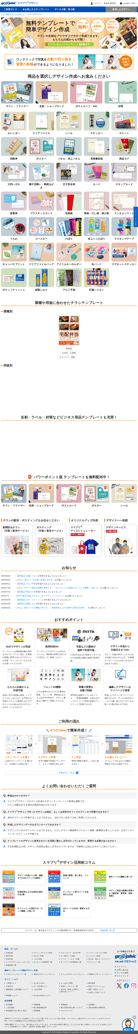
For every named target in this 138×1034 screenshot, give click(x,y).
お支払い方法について (96, 992)
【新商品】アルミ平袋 (26, 584)
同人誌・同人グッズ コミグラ (99, 959)
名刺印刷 (9, 953)
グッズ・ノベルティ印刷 (70, 959)
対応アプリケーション (96, 986)
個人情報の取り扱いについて (72, 1008)
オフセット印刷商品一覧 (43, 962)
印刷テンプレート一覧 (69, 986)
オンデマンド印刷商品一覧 (71, 962)
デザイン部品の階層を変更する (37, 588)
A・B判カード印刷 (68, 956)
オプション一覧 (94, 962)
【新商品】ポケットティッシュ (30, 600)
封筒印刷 (9, 959)
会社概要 (9, 1005)
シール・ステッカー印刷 (97, 953)
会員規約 (91, 1005)
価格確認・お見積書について (17, 989)
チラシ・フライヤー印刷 (43, 953)
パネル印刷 (38, 959)
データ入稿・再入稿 (65, 9)
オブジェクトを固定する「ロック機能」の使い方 (76, 588)
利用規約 (64, 1005)
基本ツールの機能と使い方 (36, 608)
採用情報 (37, 1011)
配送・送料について (96, 989)
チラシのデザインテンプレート (72, 974)
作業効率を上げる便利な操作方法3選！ (68, 608)
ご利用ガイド (10, 9)
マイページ (122, 967)
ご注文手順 (38, 989)
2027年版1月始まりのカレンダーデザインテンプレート (40, 596)
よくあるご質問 (67, 983)
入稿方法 (9, 986)
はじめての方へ (39, 983)
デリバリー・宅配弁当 (68, 357)
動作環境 (91, 983)
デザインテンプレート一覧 (16, 974)
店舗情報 (37, 1005)
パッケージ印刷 (94, 956)
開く (128, 1025)
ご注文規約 (10, 1008)
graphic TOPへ (130, 3)
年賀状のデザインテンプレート (100, 974)
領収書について (12, 995)
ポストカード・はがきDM (70, 953)
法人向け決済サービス (42, 995)
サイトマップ (122, 976)
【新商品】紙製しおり (26, 604)
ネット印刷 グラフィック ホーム (13, 14)
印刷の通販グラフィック (13, 1024)
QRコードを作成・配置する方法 (38, 580)
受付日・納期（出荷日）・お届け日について (70, 990)
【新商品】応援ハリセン (27, 576)
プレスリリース (67, 1011)
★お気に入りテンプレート (36, 9)
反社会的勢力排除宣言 (96, 1008)
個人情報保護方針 (40, 1008)
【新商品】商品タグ (25, 592)
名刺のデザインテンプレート (45, 974)
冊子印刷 (9, 956)
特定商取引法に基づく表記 (16, 1011)
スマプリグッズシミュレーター (18, 962)
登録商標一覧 (106, 930)
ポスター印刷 (39, 956)
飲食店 (69, 348)
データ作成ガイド (40, 986)
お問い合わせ (122, 970)
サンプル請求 (122, 973)
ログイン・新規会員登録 (105, 3)
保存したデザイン (121, 9)
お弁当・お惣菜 (69, 353)
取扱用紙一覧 (11, 965)
